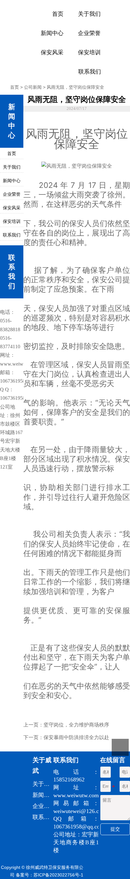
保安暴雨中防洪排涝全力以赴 (76, 737)
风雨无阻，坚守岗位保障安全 (75, 87)
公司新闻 (33, 87)
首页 (14, 87)
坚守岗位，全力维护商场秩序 (76, 724)
